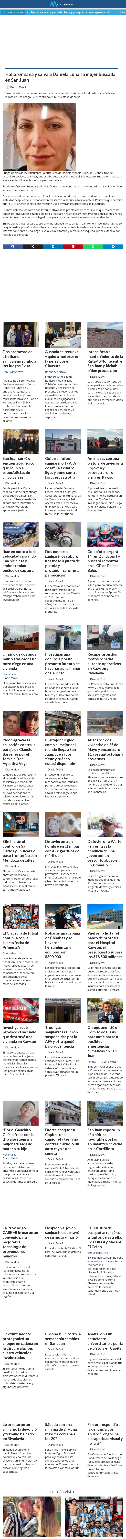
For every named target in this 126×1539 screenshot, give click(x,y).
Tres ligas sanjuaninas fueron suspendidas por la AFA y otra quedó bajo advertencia (61, 1036)
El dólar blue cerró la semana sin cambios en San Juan (63, 1339)
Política (91, 1061)
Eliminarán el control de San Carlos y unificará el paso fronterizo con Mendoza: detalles (20, 850)
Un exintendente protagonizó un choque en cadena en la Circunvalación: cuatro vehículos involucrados (20, 1346)
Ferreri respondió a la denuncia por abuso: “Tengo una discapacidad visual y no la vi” (105, 1434)
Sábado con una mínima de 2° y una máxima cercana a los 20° (61, 1431)
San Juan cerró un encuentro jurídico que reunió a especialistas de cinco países (18, 467)
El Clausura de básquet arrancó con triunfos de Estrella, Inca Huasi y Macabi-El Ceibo (105, 1237)
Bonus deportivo (13, 372)
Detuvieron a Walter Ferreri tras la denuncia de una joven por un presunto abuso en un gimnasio (105, 853)
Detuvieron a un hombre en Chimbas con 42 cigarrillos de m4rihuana (62, 848)
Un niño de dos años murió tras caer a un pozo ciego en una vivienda (19, 661)
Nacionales (9, 674)
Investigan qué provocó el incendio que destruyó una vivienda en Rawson (19, 1034)
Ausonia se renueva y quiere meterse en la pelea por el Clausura (62, 358)
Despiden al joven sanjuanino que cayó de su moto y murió (62, 1233)
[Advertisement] (63, 41)
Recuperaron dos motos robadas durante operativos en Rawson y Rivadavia (104, 663)
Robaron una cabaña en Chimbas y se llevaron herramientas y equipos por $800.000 (62, 945)
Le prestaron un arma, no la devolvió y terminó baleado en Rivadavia (20, 1431)
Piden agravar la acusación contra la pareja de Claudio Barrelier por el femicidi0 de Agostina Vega (19, 752)
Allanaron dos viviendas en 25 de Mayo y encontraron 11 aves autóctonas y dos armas (105, 749)
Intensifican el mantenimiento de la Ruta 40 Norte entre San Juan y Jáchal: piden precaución (105, 361)
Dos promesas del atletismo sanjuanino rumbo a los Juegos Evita (19, 358)
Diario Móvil (18, 87)
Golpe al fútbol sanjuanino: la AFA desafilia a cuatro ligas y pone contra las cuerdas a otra (61, 467)
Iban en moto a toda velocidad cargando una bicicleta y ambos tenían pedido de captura (20, 561)
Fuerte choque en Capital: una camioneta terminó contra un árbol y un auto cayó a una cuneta (62, 1142)
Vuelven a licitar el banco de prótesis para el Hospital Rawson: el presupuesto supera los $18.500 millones (105, 945)
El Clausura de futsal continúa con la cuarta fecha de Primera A (20, 940)
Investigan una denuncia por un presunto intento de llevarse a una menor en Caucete (63, 663)
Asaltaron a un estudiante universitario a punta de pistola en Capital (105, 1341)
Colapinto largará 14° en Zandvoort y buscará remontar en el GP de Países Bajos (103, 561)
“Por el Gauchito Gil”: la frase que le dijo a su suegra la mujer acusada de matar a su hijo (18, 1139)
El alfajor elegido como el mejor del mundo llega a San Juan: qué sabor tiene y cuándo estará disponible (60, 752)
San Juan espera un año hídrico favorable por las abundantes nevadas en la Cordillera (105, 1139)
